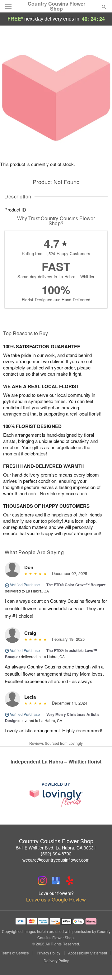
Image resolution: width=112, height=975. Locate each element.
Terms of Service (15, 953)
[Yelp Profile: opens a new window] (69, 880)
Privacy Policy (48, 953)
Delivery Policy (56, 961)
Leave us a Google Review (56, 899)
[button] (99, 961)
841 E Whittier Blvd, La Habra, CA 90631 (56, 847)
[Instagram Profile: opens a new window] (42, 880)
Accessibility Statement (87, 953)
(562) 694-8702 (56, 853)
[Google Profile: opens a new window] (56, 880)
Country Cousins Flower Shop (56, 6)
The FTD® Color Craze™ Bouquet (75, 584)
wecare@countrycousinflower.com (56, 860)
